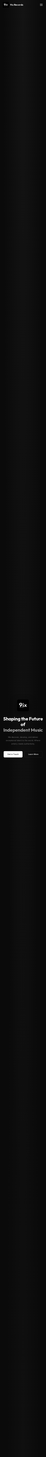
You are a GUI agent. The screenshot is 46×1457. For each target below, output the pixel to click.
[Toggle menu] (41, 5)
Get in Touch (13, 754)
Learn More (33, 754)
